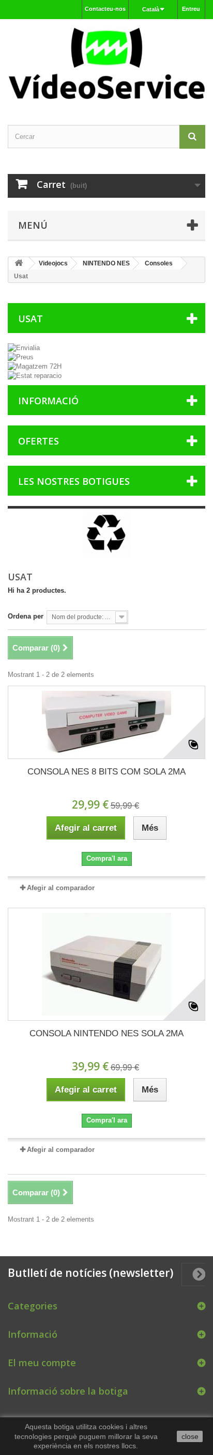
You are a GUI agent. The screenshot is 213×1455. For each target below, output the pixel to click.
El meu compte (42, 1362)
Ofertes (38, 441)
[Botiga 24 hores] (106, 63)
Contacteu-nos (105, 9)
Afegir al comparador (61, 888)
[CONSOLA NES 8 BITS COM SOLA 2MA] (106, 722)
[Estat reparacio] (106, 376)
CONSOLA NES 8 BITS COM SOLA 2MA (106, 772)
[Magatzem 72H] (106, 366)
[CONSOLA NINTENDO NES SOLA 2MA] (106, 964)
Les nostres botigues (74, 481)
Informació (48, 400)
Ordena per (25, 616)
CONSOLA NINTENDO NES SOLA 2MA (106, 1033)
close (190, 1436)
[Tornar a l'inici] (18, 263)
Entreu (191, 9)
